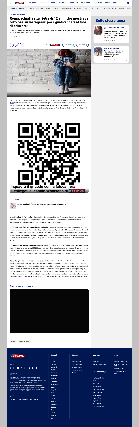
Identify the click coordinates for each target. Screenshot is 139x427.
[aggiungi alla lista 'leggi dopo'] (17, 45)
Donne (53, 387)
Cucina (53, 398)
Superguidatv (97, 398)
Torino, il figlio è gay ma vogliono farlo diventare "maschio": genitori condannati (113, 54)
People (53, 378)
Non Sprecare (97, 403)
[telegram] (29, 368)
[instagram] (14, 368)
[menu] (11, 3)
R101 (94, 381)
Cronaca (53, 361)
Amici (74, 373)
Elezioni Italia (76, 361)
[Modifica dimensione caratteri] (22, 45)
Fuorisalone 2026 (119, 369)
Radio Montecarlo (98, 389)
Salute (53, 410)
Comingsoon (97, 395)
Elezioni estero (77, 364)
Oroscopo (96, 361)
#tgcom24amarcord (99, 364)
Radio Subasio (97, 392)
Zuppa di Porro (97, 401)
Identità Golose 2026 (120, 361)
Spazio (53, 418)
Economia (54, 367)
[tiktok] (36, 368)
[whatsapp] (18, 368)
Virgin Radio (97, 386)
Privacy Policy (23, 399)
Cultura (53, 407)
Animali (53, 415)
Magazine (54, 390)
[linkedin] (25, 368)
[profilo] (128, 3)
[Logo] (19, 3)
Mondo (53, 364)
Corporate (13, 399)
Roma (12, 103)
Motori (53, 393)
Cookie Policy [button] (34, 399)
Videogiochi (55, 384)
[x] (22, 368)
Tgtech (53, 401)
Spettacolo (54, 373)
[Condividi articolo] (12, 45)
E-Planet (54, 404)
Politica (53, 370)
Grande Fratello (77, 367)
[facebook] (11, 368)
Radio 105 (96, 384)
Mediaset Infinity (98, 378)
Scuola (53, 413)
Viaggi (53, 395)
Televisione (54, 375)
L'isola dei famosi (77, 370)
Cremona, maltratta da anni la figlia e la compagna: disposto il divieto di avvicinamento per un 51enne (116, 34)
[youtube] (33, 368)
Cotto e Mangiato (98, 406)
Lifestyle (54, 381)
